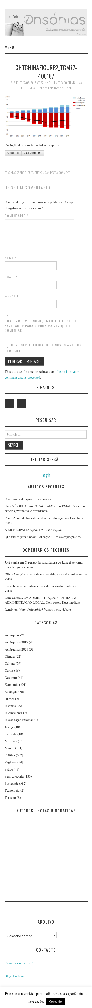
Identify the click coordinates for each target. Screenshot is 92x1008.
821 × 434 (46, 82)
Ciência (10, 656)
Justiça (9, 727)
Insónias (10, 705)
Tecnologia (12, 790)
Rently (9, 609)
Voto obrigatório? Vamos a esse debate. (45, 609)
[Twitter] (9, 403)
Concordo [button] (55, 1001)
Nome (11, 258)
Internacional (13, 713)
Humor (9, 698)
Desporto (11, 677)
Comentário (17, 215)
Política (10, 755)
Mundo (9, 748)
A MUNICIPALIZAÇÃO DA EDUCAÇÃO (33, 529)
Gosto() (13, 153)
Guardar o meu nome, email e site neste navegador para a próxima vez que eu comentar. (41, 326)
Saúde (9, 769)
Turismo (10, 797)
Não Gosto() (33, 153)
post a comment (59, 172)
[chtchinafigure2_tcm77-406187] (46, 116)
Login (46, 474)
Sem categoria (14, 776)
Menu (9, 47)
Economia (11, 684)
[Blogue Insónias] (46, 22)
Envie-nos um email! (19, 963)
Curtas (9, 670)
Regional (11, 762)
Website (12, 296)
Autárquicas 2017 (16, 642)
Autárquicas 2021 (16, 649)
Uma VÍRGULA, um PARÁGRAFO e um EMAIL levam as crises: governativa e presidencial (45, 508)
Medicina (11, 741)
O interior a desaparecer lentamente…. (30, 499)
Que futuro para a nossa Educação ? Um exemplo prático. (43, 536)
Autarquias (12, 635)
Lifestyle (11, 734)
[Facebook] (21, 403)
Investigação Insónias (19, 720)
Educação (11, 691)
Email (11, 277)
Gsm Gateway (14, 597)
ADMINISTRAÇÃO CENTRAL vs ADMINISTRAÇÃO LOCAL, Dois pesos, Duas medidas (42, 600)
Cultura (10, 663)
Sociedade (11, 783)
